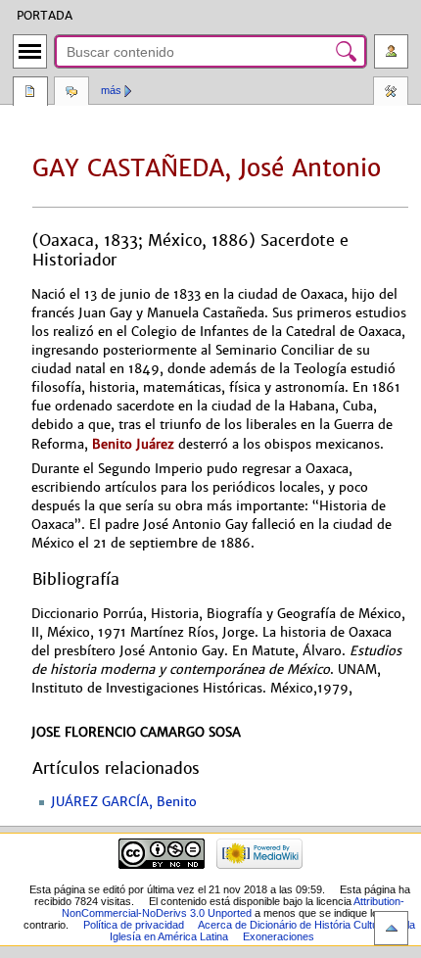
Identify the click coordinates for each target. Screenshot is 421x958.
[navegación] (30, 51)
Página (30, 93)
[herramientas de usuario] (391, 51)
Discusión (71, 93)
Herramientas (390, 93)
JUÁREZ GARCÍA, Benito (124, 802)
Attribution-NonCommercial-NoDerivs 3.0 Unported (233, 907)
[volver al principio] (391, 928)
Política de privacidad (133, 925)
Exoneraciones (278, 936)
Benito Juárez (133, 444)
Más (111, 90)
